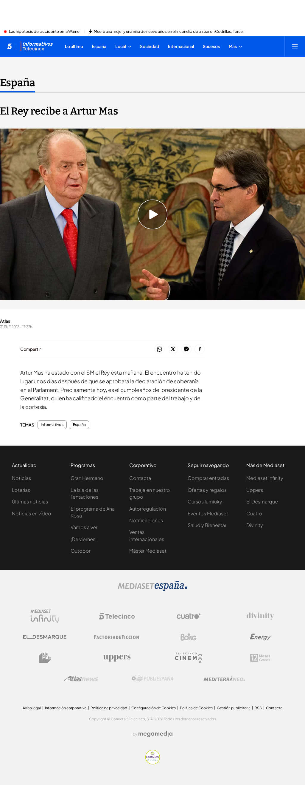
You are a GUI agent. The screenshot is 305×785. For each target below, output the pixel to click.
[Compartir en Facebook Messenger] (186, 349)
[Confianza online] (152, 762)
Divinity (254, 525)
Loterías (21, 490)
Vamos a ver (84, 527)
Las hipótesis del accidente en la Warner (45, 31)
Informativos (52, 425)
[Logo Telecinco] (117, 616)
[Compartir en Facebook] (199, 349)
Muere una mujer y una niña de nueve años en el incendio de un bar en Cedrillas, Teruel (169, 31)
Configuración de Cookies (153, 708)
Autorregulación (147, 509)
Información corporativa (65, 708)
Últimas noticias (30, 501)
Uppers (254, 490)
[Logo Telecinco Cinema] (188, 657)
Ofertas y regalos (207, 490)
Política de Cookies (196, 708)
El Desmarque (262, 501)
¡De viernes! (84, 539)
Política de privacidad (109, 708)
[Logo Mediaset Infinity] (45, 616)
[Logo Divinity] (260, 616)
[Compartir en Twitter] (173, 349)
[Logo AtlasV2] (80, 679)
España (17, 82)
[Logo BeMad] (45, 657)
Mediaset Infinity (264, 478)
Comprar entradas (208, 478)
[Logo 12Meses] (260, 658)
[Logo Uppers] (117, 657)
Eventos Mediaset (208, 513)
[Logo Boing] (188, 637)
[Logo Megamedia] (155, 734)
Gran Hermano (87, 478)
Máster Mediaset (147, 551)
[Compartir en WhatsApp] (159, 349)
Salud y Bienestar (207, 525)
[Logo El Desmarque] (44, 637)
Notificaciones (146, 520)
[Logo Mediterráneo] (224, 678)
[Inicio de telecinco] (9, 46)
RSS (258, 708)
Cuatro (254, 513)
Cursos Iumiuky (205, 501)
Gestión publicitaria (233, 708)
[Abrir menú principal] (295, 46)
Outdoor (81, 551)
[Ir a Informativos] (36, 46)
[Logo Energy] (260, 637)
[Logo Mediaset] (152, 589)
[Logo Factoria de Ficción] (116, 637)
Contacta (140, 478)
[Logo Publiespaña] (152, 678)
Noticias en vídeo (31, 513)
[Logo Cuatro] (188, 616)
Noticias (21, 478)
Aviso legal (32, 708)
